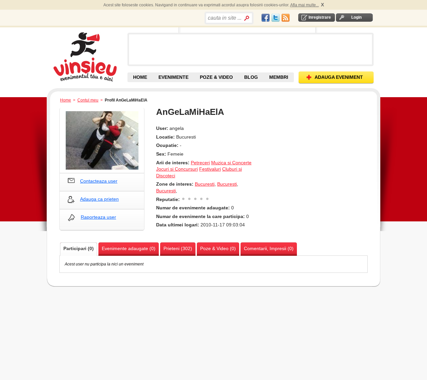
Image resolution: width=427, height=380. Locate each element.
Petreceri (200, 162)
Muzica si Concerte (231, 162)
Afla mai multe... (304, 5)
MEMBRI (278, 77)
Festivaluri (210, 169)
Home (65, 100)
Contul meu (87, 100)
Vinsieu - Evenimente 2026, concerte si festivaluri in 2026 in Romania (89, 56)
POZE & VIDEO (216, 77)
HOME (140, 77)
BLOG (251, 77)
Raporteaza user (98, 217)
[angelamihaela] (102, 140)
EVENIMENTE (173, 77)
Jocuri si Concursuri (177, 169)
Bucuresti (205, 184)
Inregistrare (320, 17)
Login (356, 17)
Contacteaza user (98, 181)
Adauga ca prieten (99, 199)
